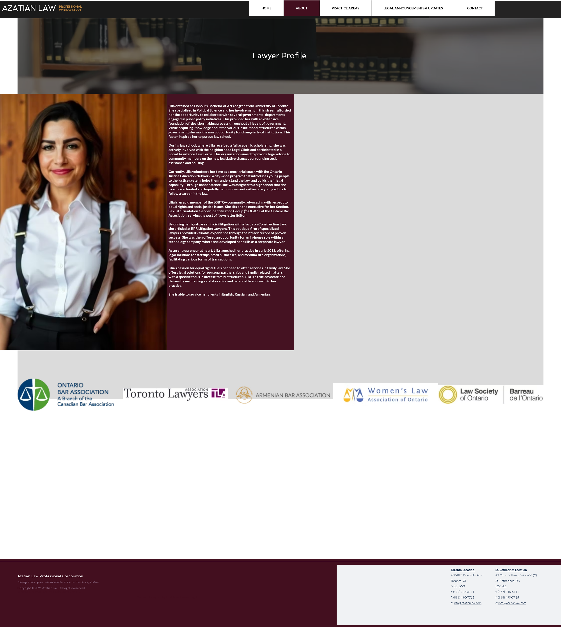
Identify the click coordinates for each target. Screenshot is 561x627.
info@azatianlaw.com (467, 603)
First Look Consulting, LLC (63, 591)
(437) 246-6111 (463, 591)
